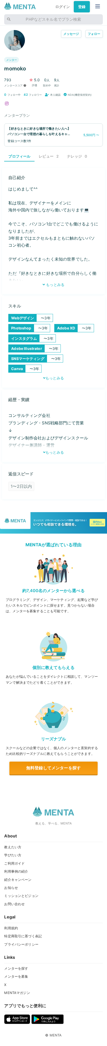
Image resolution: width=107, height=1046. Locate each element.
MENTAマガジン (17, 993)
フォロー (94, 34)
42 (26, 95)
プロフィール (19, 156)
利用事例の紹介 (16, 871)
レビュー (49, 156)
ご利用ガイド (14, 863)
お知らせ (11, 888)
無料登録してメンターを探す (53, 767)
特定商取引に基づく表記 (23, 936)
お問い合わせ (14, 904)
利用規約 (11, 928)
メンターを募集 (16, 976)
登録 (81, 6)
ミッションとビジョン (21, 896)
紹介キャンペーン (17, 880)
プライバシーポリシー (21, 944)
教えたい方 (12, 847)
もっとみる (54, 284)
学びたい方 (12, 855)
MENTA (56, 1035)
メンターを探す (16, 968)
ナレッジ (77, 156)
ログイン (62, 6)
